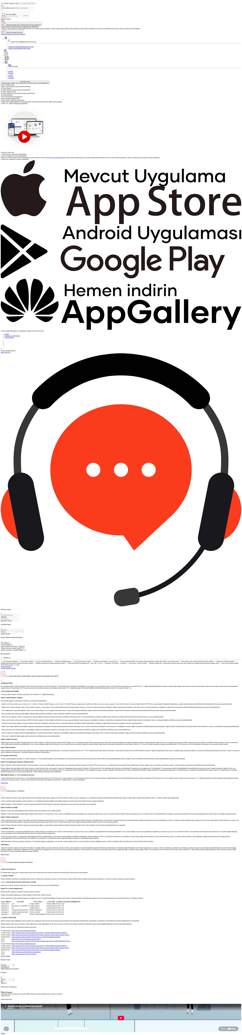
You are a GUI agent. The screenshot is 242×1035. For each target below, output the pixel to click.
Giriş (3, 21)
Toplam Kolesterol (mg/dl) (9, 648)
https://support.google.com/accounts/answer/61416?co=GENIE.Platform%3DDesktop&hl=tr (39, 933)
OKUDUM (4, 783)
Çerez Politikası (9, 337)
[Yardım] (7, 60)
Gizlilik (7, 334)
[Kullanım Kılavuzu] (5, 51)
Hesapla (7, 634)
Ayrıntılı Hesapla (6, 666)
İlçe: (2, 981)
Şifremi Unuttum (6, 19)
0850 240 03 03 (5, 352)
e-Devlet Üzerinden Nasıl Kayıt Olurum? (13, 34)
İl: (1, 978)
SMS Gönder (8, 621)
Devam (7, 995)
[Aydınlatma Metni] (6, 55)
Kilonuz (3, 632)
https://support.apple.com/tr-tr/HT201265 (24, 941)
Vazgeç (3, 634)
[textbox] (27, 3)
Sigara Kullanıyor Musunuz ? (9, 646)
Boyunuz (3, 630)
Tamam (7, 854)
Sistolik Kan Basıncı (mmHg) (9, 650)
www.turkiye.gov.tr (59, 157)
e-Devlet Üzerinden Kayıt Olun (14, 32)
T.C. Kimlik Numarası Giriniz (10, 3)
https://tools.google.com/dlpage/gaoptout (24, 930)
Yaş (2, 643)
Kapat (2, 854)
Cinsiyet (3, 644)
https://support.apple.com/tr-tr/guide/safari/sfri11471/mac (53, 941)
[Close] (1, 628)
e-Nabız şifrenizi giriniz (8, 8)
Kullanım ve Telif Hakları (12, 336)
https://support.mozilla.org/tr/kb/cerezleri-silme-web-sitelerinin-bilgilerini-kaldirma (36, 937)
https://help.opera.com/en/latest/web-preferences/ (26, 939)
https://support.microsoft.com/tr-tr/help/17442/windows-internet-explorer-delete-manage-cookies (40, 935)
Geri (2, 621)
